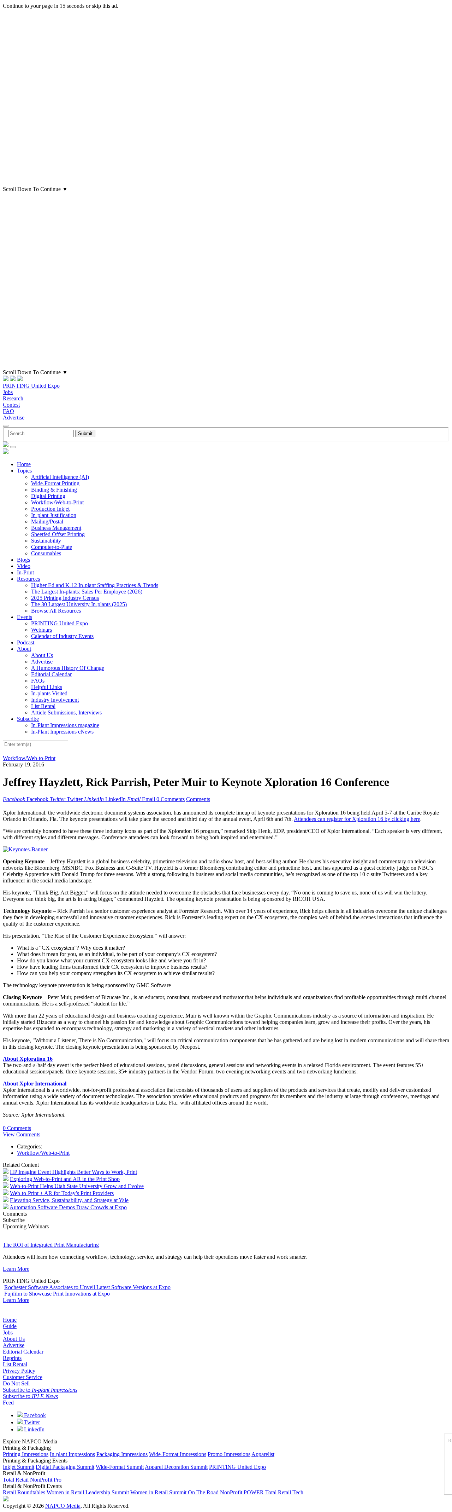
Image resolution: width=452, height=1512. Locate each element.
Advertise (13, 418)
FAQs (37, 681)
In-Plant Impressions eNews (62, 732)
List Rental (43, 706)
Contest (11, 405)
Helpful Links (46, 687)
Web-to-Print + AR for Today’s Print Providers (62, 1193)
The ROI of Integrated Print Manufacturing (51, 1245)
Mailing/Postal (47, 522)
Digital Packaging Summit (65, 1467)
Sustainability (46, 541)
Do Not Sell (16, 1383)
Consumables (46, 553)
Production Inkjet (50, 509)
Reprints (12, 1358)
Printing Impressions (25, 1454)
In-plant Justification (53, 515)
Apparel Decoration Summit (176, 1467)
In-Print (25, 572)
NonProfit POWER (242, 1492)
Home (24, 464)
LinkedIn (33, 1429)
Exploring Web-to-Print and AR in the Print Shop (65, 1179)
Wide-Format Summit (120, 1467)
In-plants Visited (49, 693)
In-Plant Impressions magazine (65, 725)
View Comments (21, 1134)
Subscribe (28, 719)
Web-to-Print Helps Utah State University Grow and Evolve (77, 1186)
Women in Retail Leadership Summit (88, 1492)
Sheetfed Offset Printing (58, 534)
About (24, 649)
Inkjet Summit (18, 1467)
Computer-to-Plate (51, 547)
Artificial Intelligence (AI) (60, 477)
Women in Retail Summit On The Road (174, 1492)
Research (13, 398)
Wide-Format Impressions (177, 1454)
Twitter (31, 1422)
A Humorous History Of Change (67, 668)
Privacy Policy (19, 1371)
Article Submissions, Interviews (66, 712)
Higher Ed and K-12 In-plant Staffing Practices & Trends (94, 585)
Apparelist (262, 1454)
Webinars (41, 630)
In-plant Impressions (72, 1454)
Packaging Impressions (122, 1454)
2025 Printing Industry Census (65, 598)
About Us (42, 655)
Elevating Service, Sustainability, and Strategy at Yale (69, 1200)
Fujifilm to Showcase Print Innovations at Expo (57, 1294)
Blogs (23, 560)
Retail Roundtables (24, 1492)
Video (23, 566)
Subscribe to (40, 1390)
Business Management (56, 528)
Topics (24, 471)
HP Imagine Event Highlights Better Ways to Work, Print (73, 1172)
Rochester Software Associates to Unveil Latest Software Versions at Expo (87, 1287)
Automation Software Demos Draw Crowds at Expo (68, 1207)
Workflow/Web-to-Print (57, 502)
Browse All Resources (56, 611)
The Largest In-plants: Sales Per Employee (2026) (86, 592)
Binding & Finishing (54, 490)
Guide (10, 1326)
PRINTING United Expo (31, 386)
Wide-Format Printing (55, 483)
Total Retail (16, 1480)
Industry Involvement (55, 700)
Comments (198, 799)
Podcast (25, 642)
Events (24, 617)
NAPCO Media (63, 1506)
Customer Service (22, 1377)
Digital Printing (48, 496)
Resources (28, 579)
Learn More (16, 1269)
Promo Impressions (229, 1454)
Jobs (8, 392)
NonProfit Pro (45, 1480)
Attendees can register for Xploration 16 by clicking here (357, 819)
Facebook (34, 1415)
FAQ (8, 411)
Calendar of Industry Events (62, 636)
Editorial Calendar (51, 674)
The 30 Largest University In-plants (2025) (79, 604)
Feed (8, 1403)
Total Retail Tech (284, 1492)
